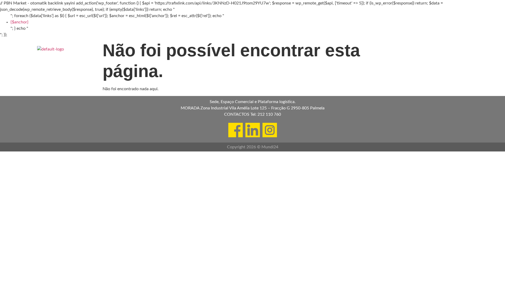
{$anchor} (19, 22)
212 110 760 (269, 114)
